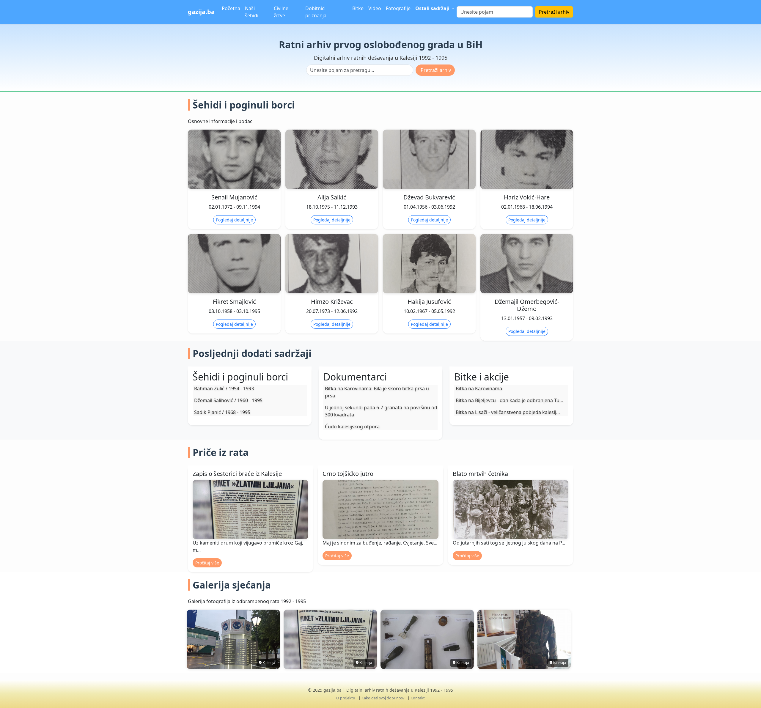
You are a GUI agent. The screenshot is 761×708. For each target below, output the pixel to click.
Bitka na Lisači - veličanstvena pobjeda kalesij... (508, 412)
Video (374, 8)
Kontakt (418, 698)
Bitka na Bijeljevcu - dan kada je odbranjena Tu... (509, 400)
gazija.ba (201, 12)
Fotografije (398, 8)
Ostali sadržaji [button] (433, 8)
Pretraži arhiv (554, 12)
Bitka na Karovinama (479, 388)
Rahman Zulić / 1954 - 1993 (224, 388)
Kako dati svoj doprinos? (382, 698)
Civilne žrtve (281, 12)
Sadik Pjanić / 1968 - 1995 (222, 412)
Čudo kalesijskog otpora (352, 426)
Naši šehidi (251, 12)
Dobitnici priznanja (315, 12)
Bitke (358, 8)
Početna (231, 8)
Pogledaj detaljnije (234, 220)
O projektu (345, 698)
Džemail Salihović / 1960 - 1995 (228, 400)
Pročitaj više (207, 563)
